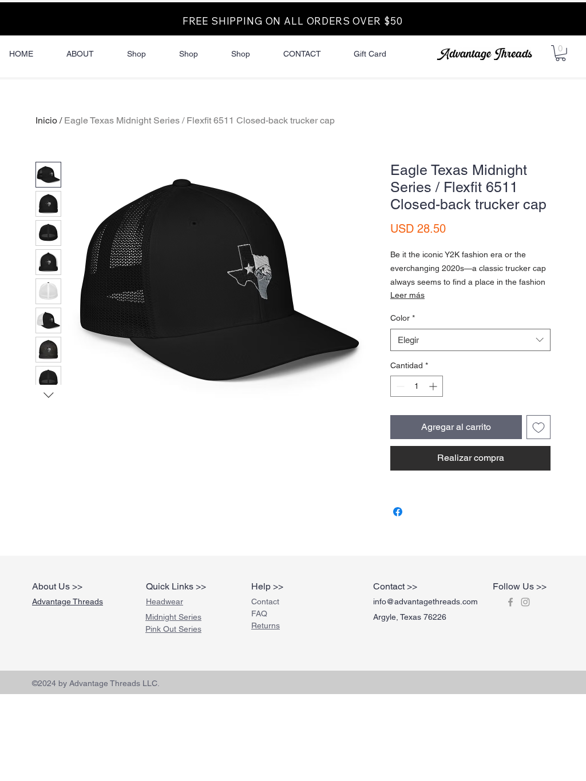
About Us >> (57, 586)
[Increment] (434, 386)
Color (402, 317)
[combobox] (470, 340)
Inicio (46, 120)
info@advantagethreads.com (425, 601)
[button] (560, 53)
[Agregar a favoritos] (538, 427)
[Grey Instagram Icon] (525, 602)
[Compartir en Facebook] (398, 512)
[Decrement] (399, 386)
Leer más (407, 295)
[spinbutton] (416, 386)
